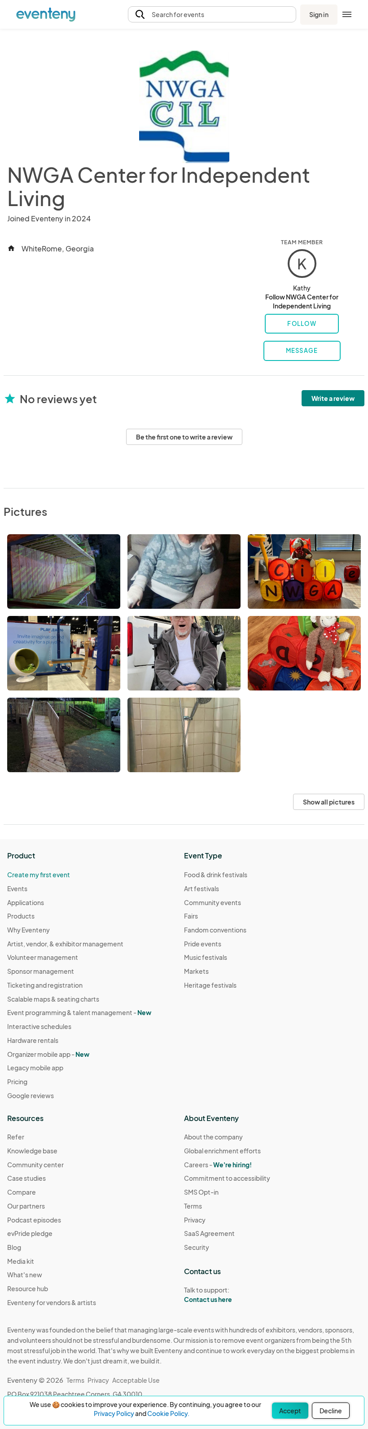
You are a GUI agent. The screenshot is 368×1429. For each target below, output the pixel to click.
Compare (21, 1192)
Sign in (319, 14)
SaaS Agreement (209, 1233)
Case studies (26, 1178)
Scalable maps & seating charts (53, 999)
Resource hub (27, 1288)
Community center (35, 1165)
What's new (24, 1275)
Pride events (202, 944)
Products (21, 916)
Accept (290, 1411)
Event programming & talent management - (79, 1012)
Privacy (195, 1220)
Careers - (218, 1165)
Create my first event (38, 875)
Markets (196, 971)
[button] (212, 14)
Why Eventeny (28, 930)
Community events (212, 902)
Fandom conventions (215, 930)
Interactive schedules (39, 1026)
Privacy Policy (114, 1413)
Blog (14, 1247)
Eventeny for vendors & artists (51, 1302)
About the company (213, 1137)
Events (17, 888)
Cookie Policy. (168, 1413)
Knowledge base (32, 1151)
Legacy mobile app (35, 1068)
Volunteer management (42, 957)
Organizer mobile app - (48, 1054)
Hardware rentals (32, 1040)
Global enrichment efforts (222, 1151)
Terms (193, 1206)
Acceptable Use (136, 1380)
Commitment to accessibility (227, 1178)
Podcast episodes (34, 1220)
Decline (331, 1411)
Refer (15, 1137)
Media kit (20, 1261)
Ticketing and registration (45, 985)
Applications (25, 902)
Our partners (26, 1206)
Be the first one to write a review (184, 437)
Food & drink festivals (215, 875)
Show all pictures (329, 802)
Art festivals (201, 888)
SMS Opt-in (201, 1192)
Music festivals (205, 957)
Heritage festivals (210, 985)
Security (196, 1247)
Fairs (191, 916)
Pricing (17, 1081)
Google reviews (30, 1095)
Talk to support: (208, 1294)
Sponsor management (40, 971)
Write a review (333, 398)
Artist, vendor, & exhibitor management (65, 944)
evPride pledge (30, 1233)
